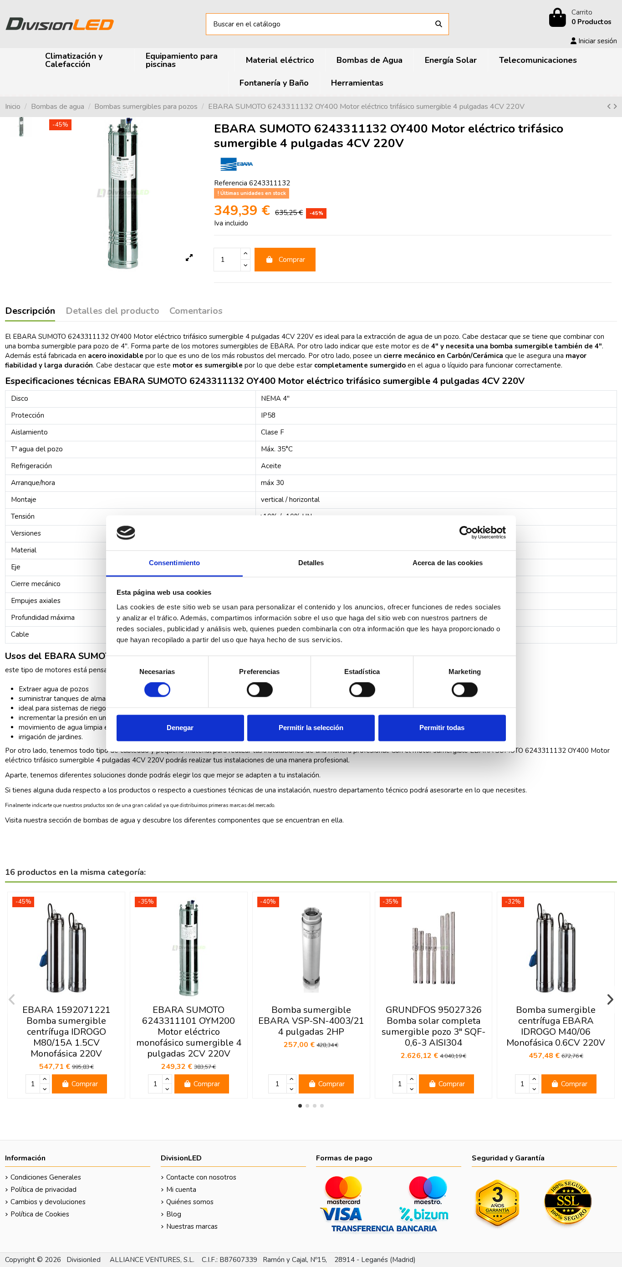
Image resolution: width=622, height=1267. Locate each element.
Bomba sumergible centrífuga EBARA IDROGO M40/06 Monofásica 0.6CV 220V (555, 1026)
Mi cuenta (181, 1189)
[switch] (260, 690)
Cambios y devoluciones (48, 1201)
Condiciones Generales (45, 1177)
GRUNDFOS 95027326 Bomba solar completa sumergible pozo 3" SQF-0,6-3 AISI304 (433, 1026)
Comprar (292, 259)
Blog (173, 1214)
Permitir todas (441, 727)
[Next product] (615, 106)
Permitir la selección (311, 727)
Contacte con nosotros (201, 1177)
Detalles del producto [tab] (112, 311)
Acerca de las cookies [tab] (448, 563)
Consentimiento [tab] (174, 563)
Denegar (180, 727)
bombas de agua (109, 820)
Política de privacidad (43, 1189)
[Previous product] (610, 106)
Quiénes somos (190, 1201)
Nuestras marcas (192, 1226)
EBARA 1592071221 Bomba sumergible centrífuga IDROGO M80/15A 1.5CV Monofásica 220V (66, 1032)
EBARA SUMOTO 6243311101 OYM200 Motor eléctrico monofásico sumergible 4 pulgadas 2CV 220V (188, 1032)
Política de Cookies (39, 1214)
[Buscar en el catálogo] (438, 24)
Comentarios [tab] (196, 311)
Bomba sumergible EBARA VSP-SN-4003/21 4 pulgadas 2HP (311, 1021)
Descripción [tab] (30, 311)
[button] (300, 1106)
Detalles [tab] (311, 563)
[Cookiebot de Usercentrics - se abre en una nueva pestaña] (466, 533)
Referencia (230, 183)
